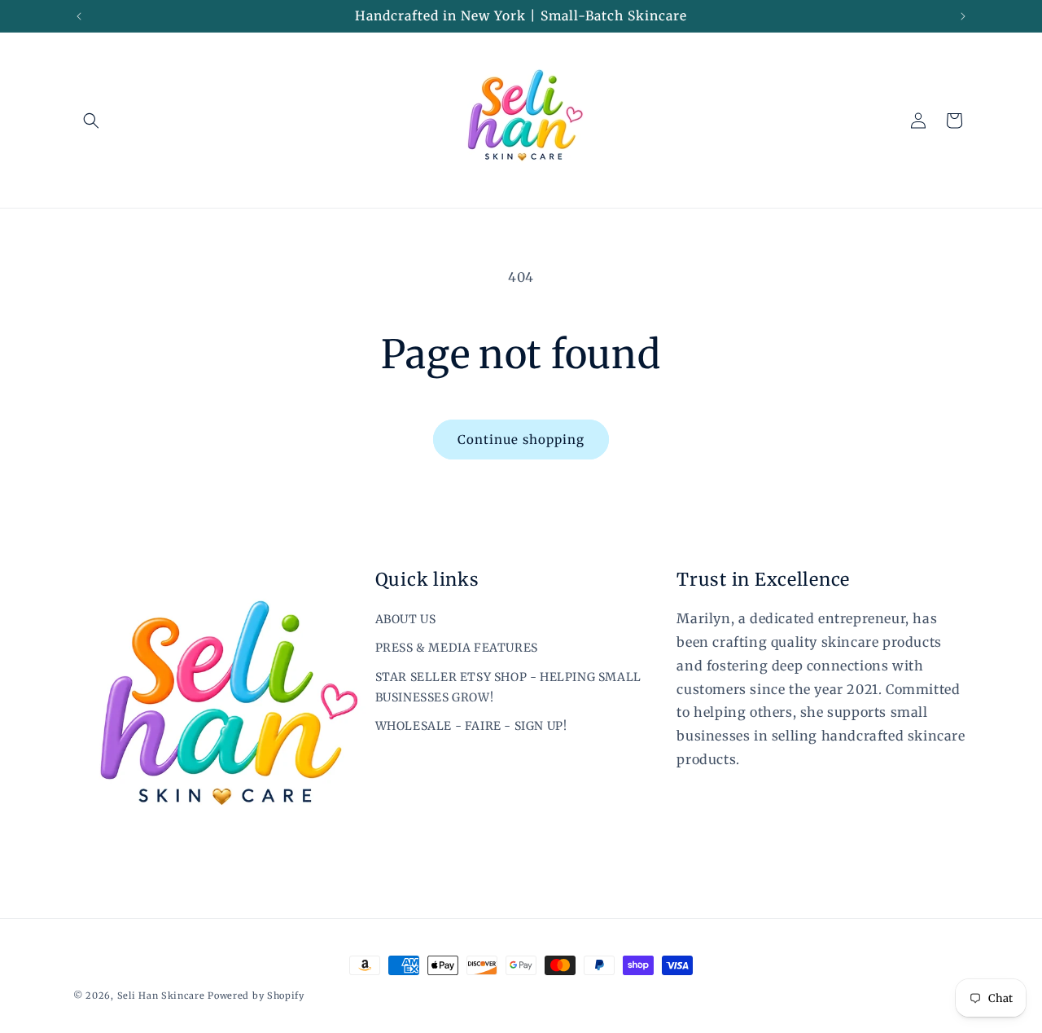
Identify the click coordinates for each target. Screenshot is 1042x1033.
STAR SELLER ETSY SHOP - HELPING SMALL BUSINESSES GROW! (508, 687)
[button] (91, 120)
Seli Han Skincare (162, 995)
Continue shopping (521, 439)
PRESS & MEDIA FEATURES (456, 647)
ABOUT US (405, 619)
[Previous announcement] (79, 16)
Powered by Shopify (256, 995)
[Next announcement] (963, 16)
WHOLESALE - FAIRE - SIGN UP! (471, 726)
